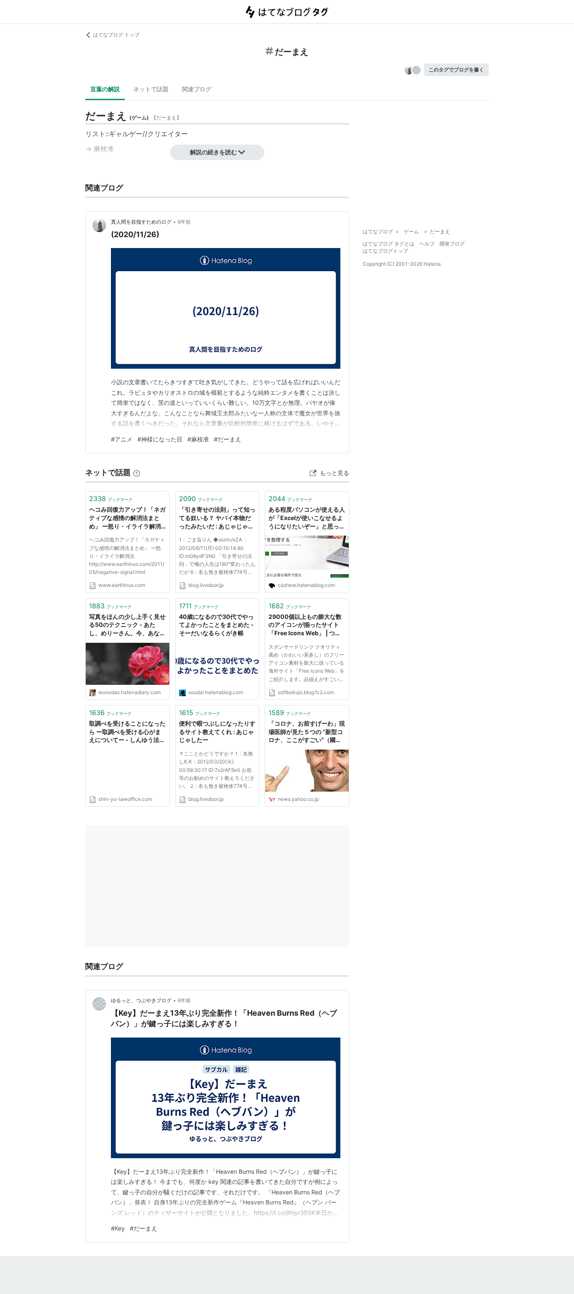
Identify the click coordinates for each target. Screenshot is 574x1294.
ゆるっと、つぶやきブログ (141, 1000)
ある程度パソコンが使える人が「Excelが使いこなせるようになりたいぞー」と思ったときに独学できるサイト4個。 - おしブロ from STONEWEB (307, 518)
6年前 (184, 222)
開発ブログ (452, 243)
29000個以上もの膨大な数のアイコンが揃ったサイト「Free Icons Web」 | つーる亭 (305, 625)
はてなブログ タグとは (388, 243)
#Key (118, 1228)
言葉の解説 (105, 88)
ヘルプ (426, 243)
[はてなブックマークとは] (136, 472)
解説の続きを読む (213, 152)
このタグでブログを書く (456, 69)
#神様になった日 (159, 439)
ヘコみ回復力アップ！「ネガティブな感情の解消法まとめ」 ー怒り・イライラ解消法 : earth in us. (127, 518)
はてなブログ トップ (116, 35)
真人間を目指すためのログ (141, 222)
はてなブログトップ (385, 251)
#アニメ (121, 439)
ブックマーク (111, 498)
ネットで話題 (151, 88)
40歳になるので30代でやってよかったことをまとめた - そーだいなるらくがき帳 (216, 624)
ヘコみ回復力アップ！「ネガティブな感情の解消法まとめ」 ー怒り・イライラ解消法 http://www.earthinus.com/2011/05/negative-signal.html (127, 555)
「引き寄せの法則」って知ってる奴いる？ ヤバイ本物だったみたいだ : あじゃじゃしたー (217, 518)
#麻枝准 (198, 439)
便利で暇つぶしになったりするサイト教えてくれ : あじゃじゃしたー (217, 731)
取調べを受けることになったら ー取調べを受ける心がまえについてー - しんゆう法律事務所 (127, 732)
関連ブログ (196, 88)
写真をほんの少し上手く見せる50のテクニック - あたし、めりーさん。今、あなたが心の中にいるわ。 (127, 625)
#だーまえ (227, 439)
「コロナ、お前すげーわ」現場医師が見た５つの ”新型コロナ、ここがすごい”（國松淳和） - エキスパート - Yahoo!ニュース (307, 732)
